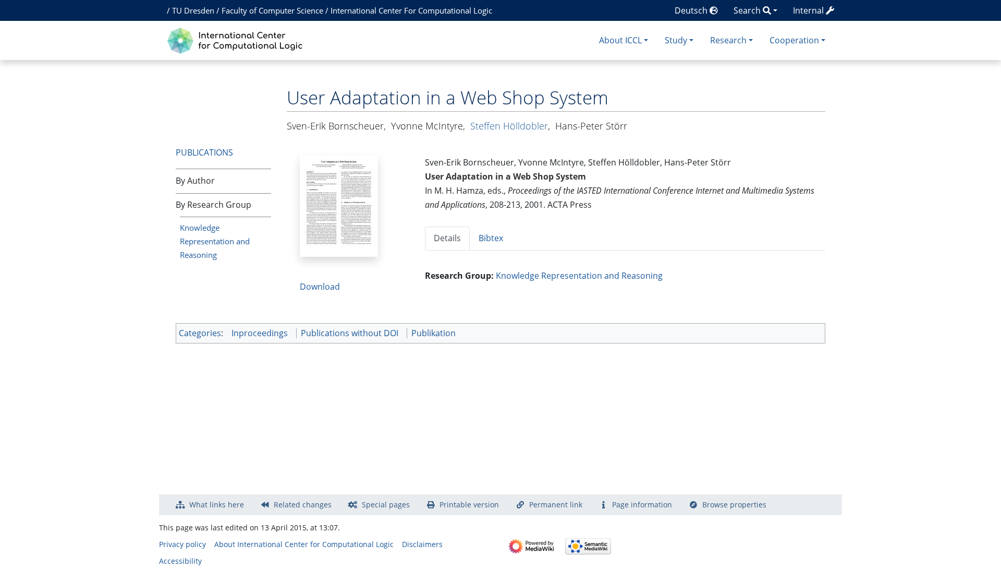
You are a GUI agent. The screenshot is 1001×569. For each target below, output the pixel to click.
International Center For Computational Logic (411, 10)
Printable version (469, 504)
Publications (204, 152)
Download (320, 286)
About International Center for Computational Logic (304, 544)
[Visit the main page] (237, 39)
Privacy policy (182, 544)
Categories (200, 333)
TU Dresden (193, 10)
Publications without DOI (349, 333)
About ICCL (620, 40)
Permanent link (555, 504)
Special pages (386, 504)
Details (447, 238)
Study (676, 40)
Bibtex (491, 238)
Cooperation (794, 40)
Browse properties (734, 504)
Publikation (433, 333)
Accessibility (180, 561)
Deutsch (692, 10)
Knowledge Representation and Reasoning (215, 241)
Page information (642, 504)
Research (728, 40)
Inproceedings (259, 333)
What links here (216, 504)
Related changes (303, 504)
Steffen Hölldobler (509, 126)
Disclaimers (422, 544)
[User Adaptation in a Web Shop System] (339, 205)
